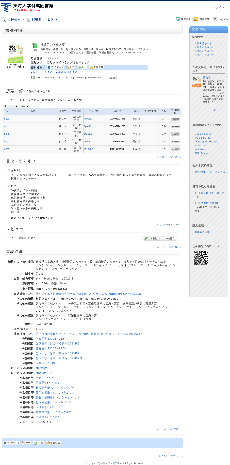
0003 (7, 134)
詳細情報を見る (68, 72)
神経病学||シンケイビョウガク (55, 387)
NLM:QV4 (42, 368)
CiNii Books (201, 153)
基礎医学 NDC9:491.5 (50, 348)
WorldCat (200, 145)
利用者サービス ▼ (44, 19)
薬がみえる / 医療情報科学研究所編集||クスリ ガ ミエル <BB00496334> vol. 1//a (88, 293)
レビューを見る (43, 72)
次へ (215, 110)
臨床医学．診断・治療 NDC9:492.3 (59, 358)
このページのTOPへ (170, 157)
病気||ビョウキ (45, 377)
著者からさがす (206, 47)
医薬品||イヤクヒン (48, 382)
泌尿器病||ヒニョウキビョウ (54, 402)
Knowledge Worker (205, 141)
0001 (7, 118)
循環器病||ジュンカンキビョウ (55, 392)
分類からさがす (206, 51)
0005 (7, 149)
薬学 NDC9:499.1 (47, 363)
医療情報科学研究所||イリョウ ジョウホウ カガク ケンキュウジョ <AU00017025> (89, 333)
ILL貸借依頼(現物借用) (207, 203)
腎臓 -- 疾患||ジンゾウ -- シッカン (57, 397)
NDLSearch (201, 149)
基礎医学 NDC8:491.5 (50, 338)
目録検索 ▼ (16, 19)
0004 (7, 141)
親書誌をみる (204, 43)
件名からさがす (206, 55)
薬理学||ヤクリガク (48, 407)
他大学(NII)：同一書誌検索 (209, 171)
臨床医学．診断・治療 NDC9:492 (57, 353)
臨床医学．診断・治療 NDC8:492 (57, 343)
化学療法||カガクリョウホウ (54, 412)
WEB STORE (202, 137)
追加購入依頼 (202, 232)
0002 (7, 126)
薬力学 (207, 77)
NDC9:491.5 (44, 372)
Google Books (202, 133)
